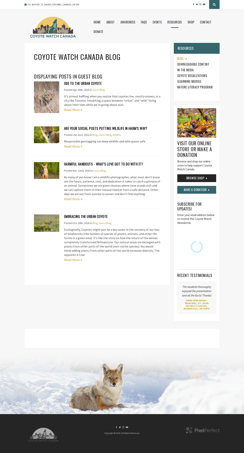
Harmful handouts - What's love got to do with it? (103, 163)
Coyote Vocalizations (192, 75)
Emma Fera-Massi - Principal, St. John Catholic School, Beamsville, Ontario (197, 304)
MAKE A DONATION (195, 189)
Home (97, 22)
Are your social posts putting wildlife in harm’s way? (105, 128)
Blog (94, 135)
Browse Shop (195, 178)
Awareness (127, 22)
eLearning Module (189, 81)
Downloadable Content (193, 64)
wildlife (117, 135)
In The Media (185, 70)
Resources (174, 22)
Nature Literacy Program (195, 87)
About (110, 22)
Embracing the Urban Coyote (86, 216)
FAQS (144, 22)
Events (157, 22)
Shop (191, 22)
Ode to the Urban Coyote (83, 83)
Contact (205, 22)
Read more (72, 110)
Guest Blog (98, 90)
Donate (98, 31)
